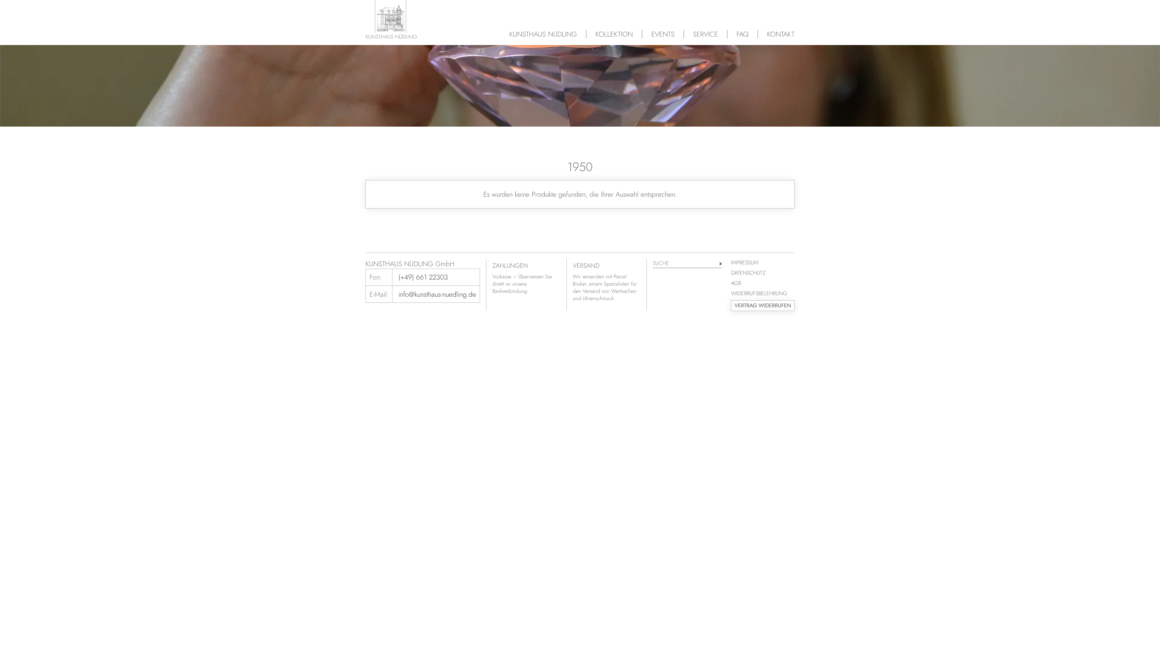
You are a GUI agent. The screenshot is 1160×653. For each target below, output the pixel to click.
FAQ (742, 34)
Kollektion (614, 34)
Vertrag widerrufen (762, 305)
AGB (736, 283)
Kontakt (780, 34)
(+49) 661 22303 (423, 277)
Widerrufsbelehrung (759, 293)
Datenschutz (748, 273)
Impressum (745, 263)
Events (663, 34)
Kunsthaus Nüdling (543, 34)
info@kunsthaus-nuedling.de (437, 294)
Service (705, 34)
